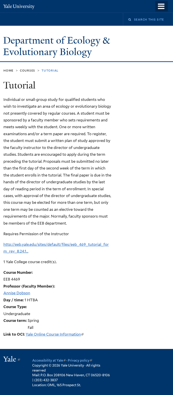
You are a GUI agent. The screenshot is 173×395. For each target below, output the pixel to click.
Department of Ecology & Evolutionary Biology (56, 46)
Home (8, 70)
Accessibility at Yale (49, 360)
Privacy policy (80, 360)
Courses (27, 70)
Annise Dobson (16, 293)
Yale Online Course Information (55, 334)
